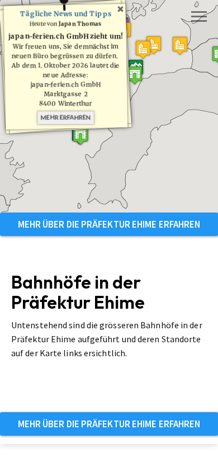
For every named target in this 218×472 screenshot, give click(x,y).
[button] (134, 75)
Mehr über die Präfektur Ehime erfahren (109, 224)
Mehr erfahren (66, 117)
